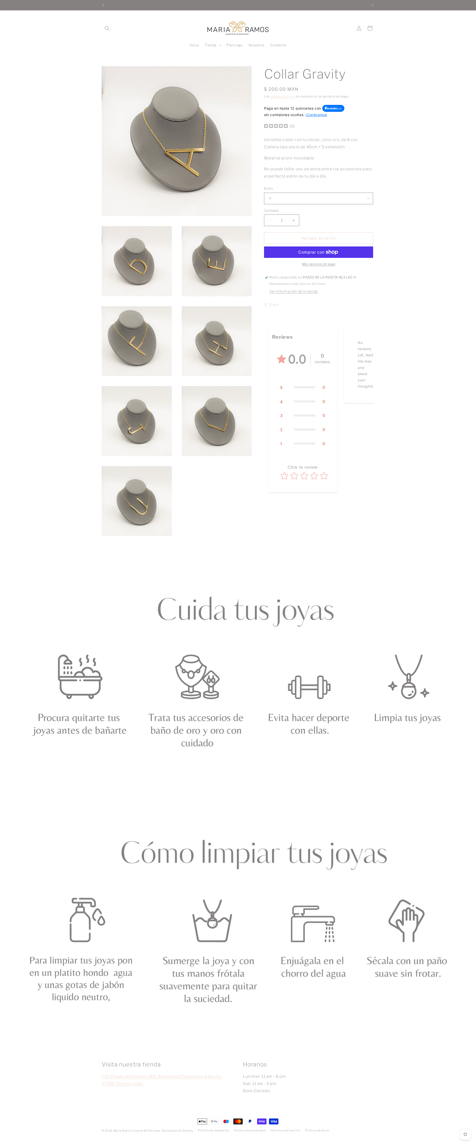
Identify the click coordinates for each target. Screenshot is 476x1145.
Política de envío (317, 1130)
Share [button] (274, 304)
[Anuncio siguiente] (372, 5)
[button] (107, 28)
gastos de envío (282, 96)
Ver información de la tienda (293, 291)
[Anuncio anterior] (103, 5)
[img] (276, 126)
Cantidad (271, 210)
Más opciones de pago (318, 264)
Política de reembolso (213, 1130)
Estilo (268, 188)
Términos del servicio (285, 1130)
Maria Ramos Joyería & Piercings (137, 1130)
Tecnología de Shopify (177, 1130)
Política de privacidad (249, 1130)
